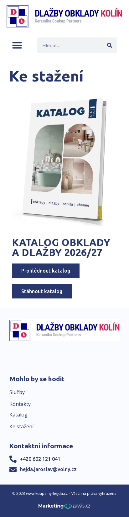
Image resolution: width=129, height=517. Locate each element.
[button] (17, 45)
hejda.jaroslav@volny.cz (48, 469)
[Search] (109, 45)
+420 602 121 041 (40, 459)
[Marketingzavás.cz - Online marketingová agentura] (64, 507)
